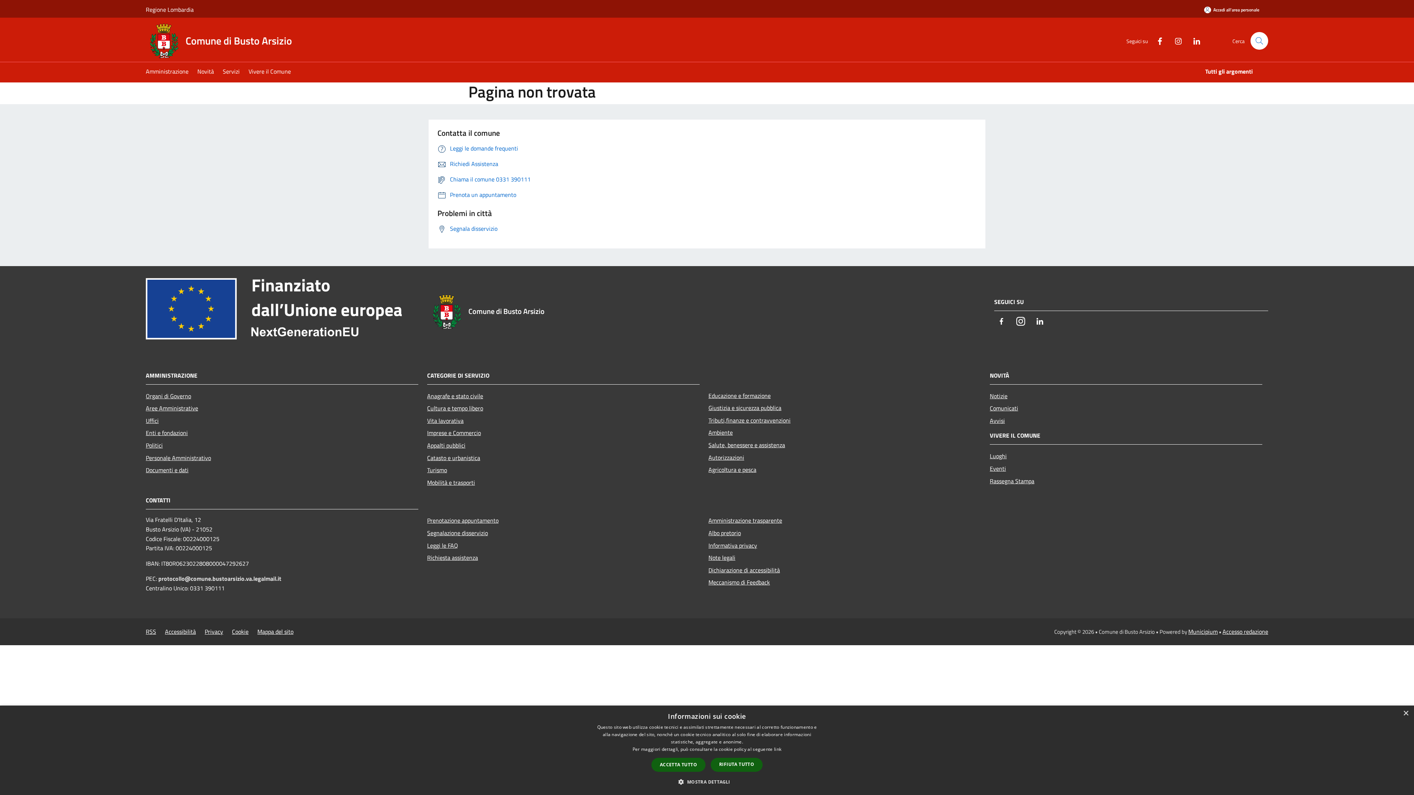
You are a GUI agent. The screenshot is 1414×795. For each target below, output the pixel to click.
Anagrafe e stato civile (455, 396)
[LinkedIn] (1193, 40)
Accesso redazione (1245, 631)
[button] (707, 781)
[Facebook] (1157, 40)
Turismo (437, 470)
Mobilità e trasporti (451, 482)
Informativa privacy (732, 545)
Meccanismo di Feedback (739, 582)
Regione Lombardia (170, 9)
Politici (154, 445)
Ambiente (720, 432)
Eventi (998, 468)
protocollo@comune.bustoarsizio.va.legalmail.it (219, 578)
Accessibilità (180, 631)
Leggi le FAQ (442, 545)
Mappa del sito (275, 631)
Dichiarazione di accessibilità (744, 570)
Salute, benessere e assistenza (746, 445)
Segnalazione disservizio (457, 533)
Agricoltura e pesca (732, 469)
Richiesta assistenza (452, 557)
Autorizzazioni (726, 457)
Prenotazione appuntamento (463, 520)
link (777, 749)
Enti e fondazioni (167, 432)
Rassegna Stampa (1012, 481)
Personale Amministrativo (178, 457)
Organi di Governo (168, 396)
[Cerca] (1259, 41)
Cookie (240, 631)
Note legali (721, 557)
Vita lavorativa (445, 420)
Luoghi (998, 456)
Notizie (998, 396)
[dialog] (707, 750)
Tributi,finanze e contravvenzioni (749, 420)
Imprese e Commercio (454, 432)
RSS (151, 631)
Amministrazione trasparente (745, 520)
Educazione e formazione (739, 395)
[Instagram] (1175, 40)
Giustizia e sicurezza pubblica (744, 407)
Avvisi (997, 420)
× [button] (1405, 713)
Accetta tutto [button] (678, 765)
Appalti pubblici (446, 445)
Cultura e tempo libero (455, 408)
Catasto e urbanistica (453, 457)
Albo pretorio (724, 533)
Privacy (214, 631)
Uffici (152, 420)
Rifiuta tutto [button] (736, 764)
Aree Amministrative (172, 408)
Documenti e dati (167, 470)
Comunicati (1004, 408)
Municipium (1203, 631)
